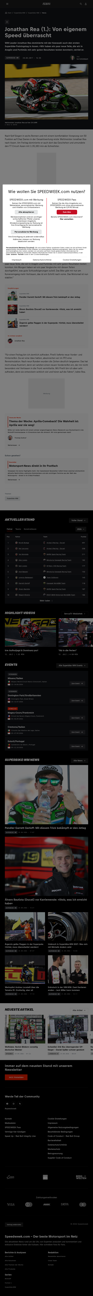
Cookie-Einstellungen (72, 260)
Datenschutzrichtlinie (42, 260)
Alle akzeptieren (26, 212)
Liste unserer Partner (15, 254)
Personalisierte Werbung (26, 232)
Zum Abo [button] (67, 212)
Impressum (16, 260)
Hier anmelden (66, 219)
